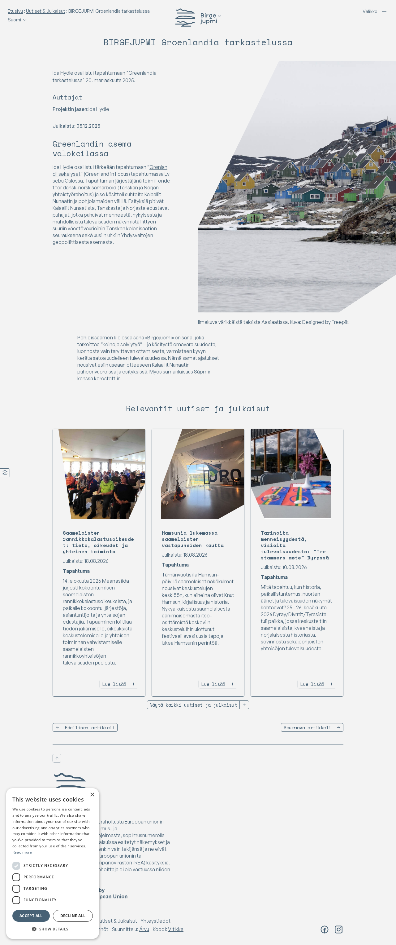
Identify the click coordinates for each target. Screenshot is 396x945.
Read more (22, 852)
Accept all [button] (31, 915)
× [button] (92, 795)
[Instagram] (338, 929)
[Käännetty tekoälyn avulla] (5, 473)
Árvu (144, 929)
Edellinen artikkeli (90, 727)
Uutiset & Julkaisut (45, 11)
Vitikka (175, 929)
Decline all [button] (72, 915)
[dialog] (52, 863)
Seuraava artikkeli (307, 727)
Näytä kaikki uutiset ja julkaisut (193, 704)
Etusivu (15, 11)
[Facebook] (324, 929)
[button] (52, 929)
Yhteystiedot (155, 921)
